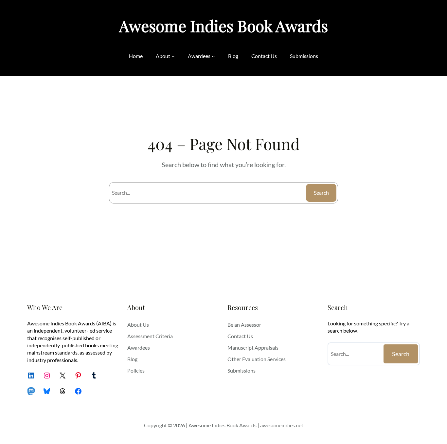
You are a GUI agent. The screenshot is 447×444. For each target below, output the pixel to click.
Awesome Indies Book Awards (223, 25)
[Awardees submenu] (213, 56)
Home (136, 56)
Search (321, 192)
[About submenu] (173, 56)
